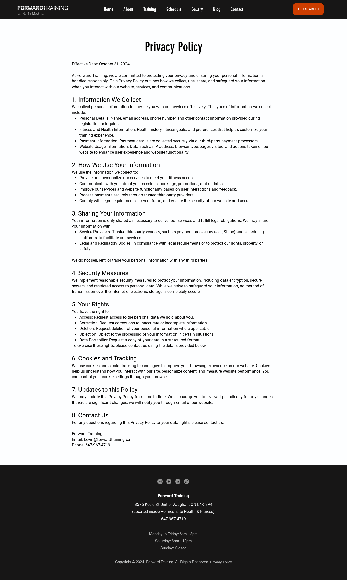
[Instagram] (160, 481)
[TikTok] (186, 481)
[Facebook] (168, 481)
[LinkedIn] (177, 481)
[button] (150, 9)
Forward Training (173, 495)
